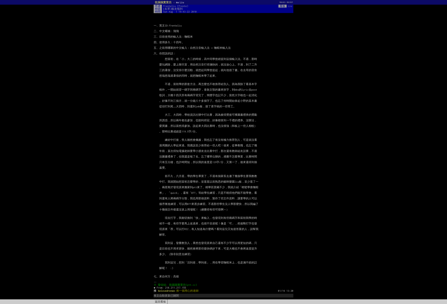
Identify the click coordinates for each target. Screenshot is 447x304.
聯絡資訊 (282, 2)
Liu (180, 2)
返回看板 (160, 301)
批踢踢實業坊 (163, 2)
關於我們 (290, 2)
